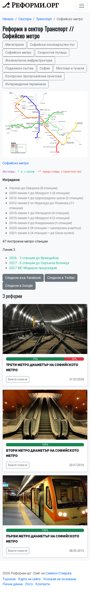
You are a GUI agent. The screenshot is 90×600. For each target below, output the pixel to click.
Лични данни (13, 584)
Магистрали (14, 45)
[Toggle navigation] (81, 6)
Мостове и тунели (70, 68)
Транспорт (44, 19)
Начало (8, 19)
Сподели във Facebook (23, 278)
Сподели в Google (19, 286)
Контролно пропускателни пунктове (33, 76)
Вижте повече (17, 379)
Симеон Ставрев (58, 573)
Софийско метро (18, 52)
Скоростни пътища (52, 52)
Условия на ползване (59, 579)
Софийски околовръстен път (52, 45)
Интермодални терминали (25, 84)
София (45, 68)
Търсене (9, 579)
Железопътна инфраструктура (28, 60)
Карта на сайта (29, 579)
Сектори (24, 19)
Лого (29, 584)
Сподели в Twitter (61, 278)
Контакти (42, 584)
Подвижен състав (19, 68)
